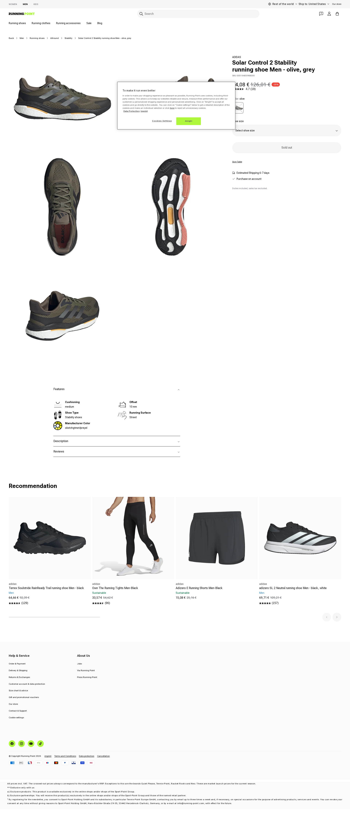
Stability (68, 38)
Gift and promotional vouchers (24, 697)
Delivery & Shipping (18, 670)
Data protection (86, 756)
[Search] (141, 14)
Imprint (144, 111)
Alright (188, 121)
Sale (89, 23)
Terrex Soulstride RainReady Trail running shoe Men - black (46, 588)
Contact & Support (18, 710)
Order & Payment (17, 663)
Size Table (237, 161)
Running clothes (41, 23)
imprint (47, 756)
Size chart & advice (18, 690)
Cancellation (103, 756)
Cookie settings (16, 717)
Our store (336, 4)
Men (25, 4)
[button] (326, 617)
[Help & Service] (321, 14)
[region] (176, 106)
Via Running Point (86, 670)
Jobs (79, 663)
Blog (99, 23)
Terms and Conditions (65, 756)
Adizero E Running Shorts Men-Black (199, 588)
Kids (36, 4)
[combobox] (198, 14)
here (172, 108)
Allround (54, 38)
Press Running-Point (87, 677)
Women (13, 4)
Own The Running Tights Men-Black (115, 588)
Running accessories (68, 23)
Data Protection (131, 111)
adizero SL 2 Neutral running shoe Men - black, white (293, 588)
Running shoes (17, 23)
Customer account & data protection (27, 684)
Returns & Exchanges (19, 677)
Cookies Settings (162, 121)
